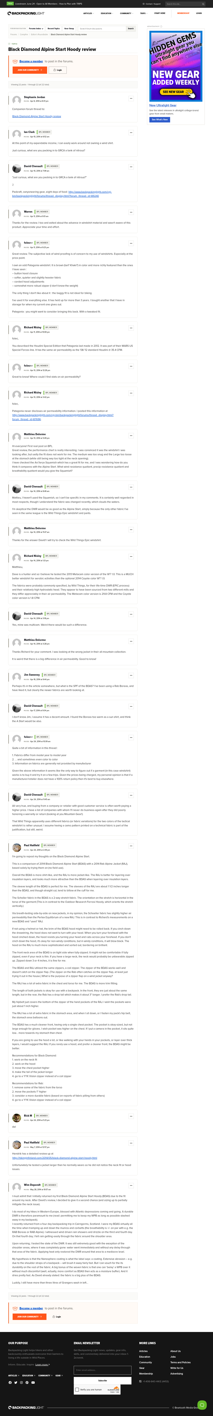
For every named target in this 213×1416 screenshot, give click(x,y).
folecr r (28, 242)
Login (199, 13)
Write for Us (176, 1368)
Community (125, 13)
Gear (58, 1375)
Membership (183, 13)
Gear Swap (69, 28)
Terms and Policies (180, 1362)
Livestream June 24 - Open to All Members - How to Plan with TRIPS (48, 3)
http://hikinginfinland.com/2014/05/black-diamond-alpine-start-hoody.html (54, 1158)
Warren (28, 211)
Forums (13, 34)
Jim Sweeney (32, 674)
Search (131, 28)
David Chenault (33, 166)
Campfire (24, 34)
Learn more (41, 1364)
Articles (87, 13)
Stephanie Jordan (34, 97)
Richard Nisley (32, 327)
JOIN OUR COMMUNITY (28, 70)
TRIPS (142, 13)
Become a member (31, 61)
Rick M (28, 1115)
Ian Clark (29, 132)
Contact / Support (153, 4)
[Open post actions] (131, 98)
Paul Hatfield (31, 845)
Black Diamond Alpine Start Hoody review (36, 116)
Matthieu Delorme (35, 434)
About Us (175, 1351)
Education (106, 13)
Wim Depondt (32, 1185)
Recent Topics (54, 28)
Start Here (159, 13)
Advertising (176, 1373)
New (10, 3)
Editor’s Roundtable (39, 34)
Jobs (173, 1356)
